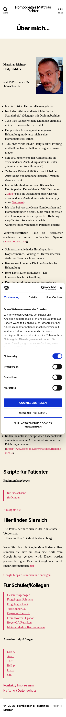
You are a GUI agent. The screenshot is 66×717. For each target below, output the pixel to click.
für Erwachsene (16, 493)
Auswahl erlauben (33, 412)
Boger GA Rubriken (19, 623)
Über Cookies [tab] (54, 297)
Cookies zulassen (33, 402)
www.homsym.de (15, 241)
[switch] (57, 367)
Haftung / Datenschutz (19, 690)
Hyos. (10, 670)
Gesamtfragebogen (18, 595)
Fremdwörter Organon (20, 618)
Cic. (9, 675)
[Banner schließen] (61, 288)
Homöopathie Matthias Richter (33, 9)
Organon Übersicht (18, 613)
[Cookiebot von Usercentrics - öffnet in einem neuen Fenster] (42, 288)
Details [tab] (33, 297)
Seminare (18, 202)
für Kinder (13, 497)
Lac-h (10, 652)
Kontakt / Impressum (18, 685)
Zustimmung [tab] (11, 297)
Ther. (10, 661)
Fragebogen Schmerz (20, 600)
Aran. (10, 656)
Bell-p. (11, 666)
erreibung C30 (17, 609)
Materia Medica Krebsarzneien (26, 627)
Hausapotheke (12, 510)
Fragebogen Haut (17, 604)
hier (31, 566)
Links (9, 194)
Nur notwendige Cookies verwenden (33, 425)
